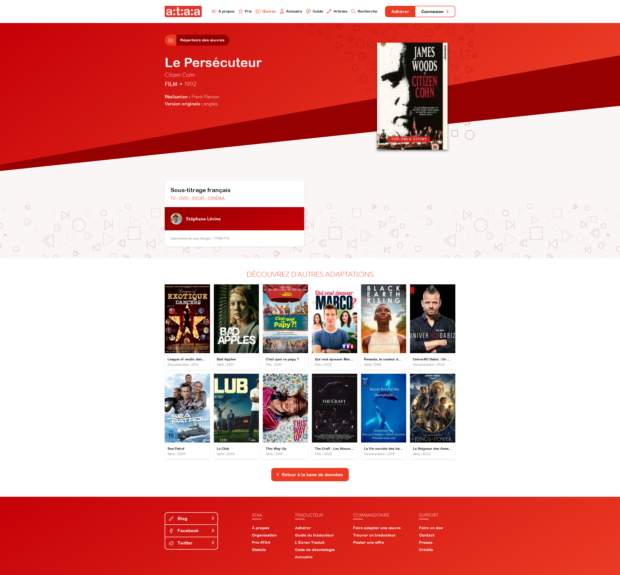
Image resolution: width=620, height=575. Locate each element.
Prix (248, 11)
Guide (318, 11)
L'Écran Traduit (310, 542)
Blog (181, 518)
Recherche (367, 11)
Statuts (259, 549)
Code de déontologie (315, 549)
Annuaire (294, 11)
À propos (226, 11)
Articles (340, 11)
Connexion (432, 11)
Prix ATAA (261, 542)
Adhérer (400, 11)
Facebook (187, 530)
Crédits (426, 549)
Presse (426, 542)
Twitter (184, 542)
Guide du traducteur (314, 535)
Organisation (264, 535)
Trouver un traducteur (374, 535)
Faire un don (431, 528)
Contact (426, 535)
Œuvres (269, 11)
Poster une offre (368, 542)
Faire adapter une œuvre (377, 528)
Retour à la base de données (312, 474)
